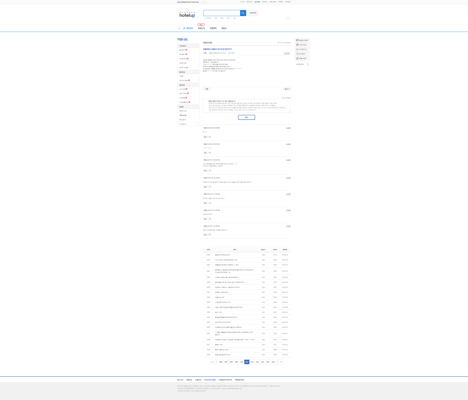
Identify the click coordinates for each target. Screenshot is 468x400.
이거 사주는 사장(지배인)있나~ (226, 260)
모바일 (258, 2)
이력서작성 (302, 45)
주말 (215, 18)
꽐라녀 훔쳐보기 (221, 350)
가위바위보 (182, 59)
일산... (218, 312)
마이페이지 (302, 49)
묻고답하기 (182, 119)
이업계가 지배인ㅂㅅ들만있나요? (227, 287)
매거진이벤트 (183, 80)
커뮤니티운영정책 (285, 42)
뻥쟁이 (219, 345)
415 (267, 362)
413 (257, 362)
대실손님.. (219, 297)
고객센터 (280, 2)
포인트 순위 (182, 63)
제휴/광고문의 (239, 380)
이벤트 (181, 76)
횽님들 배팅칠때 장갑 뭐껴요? (226, 317)
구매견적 (213, 28)
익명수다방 (182, 115)
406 (220, 362)
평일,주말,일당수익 (222, 355)
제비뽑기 (182, 54)
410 (241, 362)
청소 (234, 18)
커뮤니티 (264, 2)
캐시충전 (302, 54)
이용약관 (198, 380)
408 (231, 362)
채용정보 (189, 28)
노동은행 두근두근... (222, 302)
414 (262, 362)
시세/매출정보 (183, 102)
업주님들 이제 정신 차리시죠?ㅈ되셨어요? (230, 282)
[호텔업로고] (187, 18)
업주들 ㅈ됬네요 (221, 292)
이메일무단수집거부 (225, 380)
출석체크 (182, 50)
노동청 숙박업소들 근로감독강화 (227, 277)
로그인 (242, 2)
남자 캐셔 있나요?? (222, 322)
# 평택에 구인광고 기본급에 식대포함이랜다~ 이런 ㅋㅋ (234, 340)
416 (273, 362)
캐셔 (228, 18)
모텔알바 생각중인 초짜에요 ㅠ (226, 265)
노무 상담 (182, 89)
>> (281, 362)
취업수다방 (182, 111)
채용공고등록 (303, 40)
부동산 (223, 28)
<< (212, 362)
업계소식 (201, 28)
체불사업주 (302, 58)
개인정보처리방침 (210, 380)
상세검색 (252, 13)
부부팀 (208, 18)
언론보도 (189, 380)
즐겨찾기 (288, 2)
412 (252, 362)
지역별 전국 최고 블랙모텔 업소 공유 (228, 327)
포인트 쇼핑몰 (183, 67)
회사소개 (180, 380)
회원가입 (249, 2)
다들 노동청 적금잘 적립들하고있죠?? (229, 307)
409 (236, 362)
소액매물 (182, 98)
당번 (221, 18)
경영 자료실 (182, 93)
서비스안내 (272, 2)
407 (225, 362)
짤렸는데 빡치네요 (222, 255)
